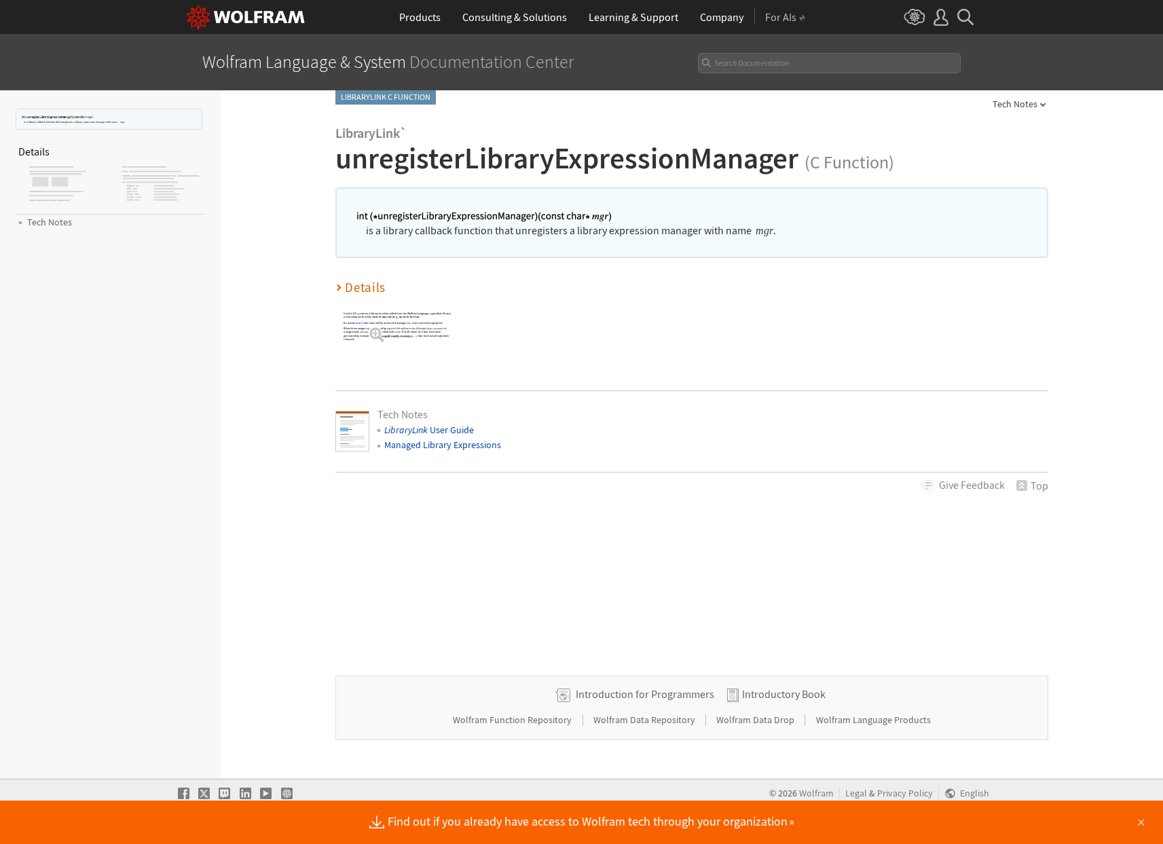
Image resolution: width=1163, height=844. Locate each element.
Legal (856, 793)
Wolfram (816, 793)
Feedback (972, 485)
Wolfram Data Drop (756, 720)
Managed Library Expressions (442, 445)
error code (362, 322)
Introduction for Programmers (645, 694)
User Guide (429, 430)
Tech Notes (1015, 104)
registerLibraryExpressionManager (407, 328)
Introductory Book (784, 694)
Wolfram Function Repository (513, 720)
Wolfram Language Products (873, 720)
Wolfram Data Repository (645, 720)
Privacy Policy (905, 793)
